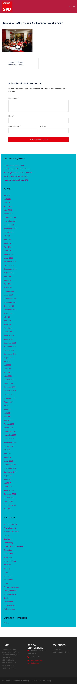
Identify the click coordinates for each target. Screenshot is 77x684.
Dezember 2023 (10, 298)
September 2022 (10, 354)
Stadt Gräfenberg (9, 668)
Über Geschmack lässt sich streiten (17, 169)
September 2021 (10, 398)
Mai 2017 (7, 483)
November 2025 (10, 221)
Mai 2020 (7, 457)
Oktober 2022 (9, 350)
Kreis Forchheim (10, 561)
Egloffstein (8, 539)
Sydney (48, 680)
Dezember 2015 (10, 505)
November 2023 (10, 302)
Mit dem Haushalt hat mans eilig (16, 176)
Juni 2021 (7, 409)
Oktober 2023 (9, 306)
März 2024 (8, 287)
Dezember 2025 (10, 217)
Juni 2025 (7, 239)
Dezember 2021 (10, 387)
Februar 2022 (9, 380)
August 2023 (8, 313)
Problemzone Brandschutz (14, 165)
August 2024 (8, 273)
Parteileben (8, 579)
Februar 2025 (9, 254)
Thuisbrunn (8, 602)
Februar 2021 (9, 424)
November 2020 (10, 435)
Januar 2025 (8, 258)
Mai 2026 (7, 203)
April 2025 (7, 247)
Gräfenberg (8, 543)
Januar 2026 (8, 214)
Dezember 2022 (10, 343)
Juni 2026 (7, 199)
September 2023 (10, 310)
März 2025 (8, 251)
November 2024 (10, 262)
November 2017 (10, 468)
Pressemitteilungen (11, 587)
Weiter (6, 623)
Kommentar (13, 98)
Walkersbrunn (9, 609)
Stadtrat (7, 598)
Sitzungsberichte (10, 591)
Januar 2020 (8, 461)
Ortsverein (8, 576)
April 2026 (7, 206)
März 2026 (8, 210)
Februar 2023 (9, 335)
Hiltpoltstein (8, 554)
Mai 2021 (7, 413)
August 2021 (8, 402)
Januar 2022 (8, 383)
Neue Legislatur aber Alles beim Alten (18, 172)
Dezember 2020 (10, 431)
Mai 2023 (7, 324)
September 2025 (10, 228)
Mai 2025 (7, 243)
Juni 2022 (7, 365)
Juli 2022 (7, 361)
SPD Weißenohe (8, 660)
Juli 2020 (7, 450)
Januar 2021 (8, 428)
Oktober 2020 (9, 439)
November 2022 (10, 346)
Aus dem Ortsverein (11, 532)
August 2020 (8, 446)
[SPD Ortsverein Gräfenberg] (7, 6)
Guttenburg (8, 550)
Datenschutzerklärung (61, 652)
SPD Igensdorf (7, 657)
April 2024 (7, 284)
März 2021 (8, 420)
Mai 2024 (7, 280)
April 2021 (7, 417)
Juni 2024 (7, 276)
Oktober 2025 (9, 225)
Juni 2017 (7, 479)
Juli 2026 (7, 195)
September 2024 (10, 269)
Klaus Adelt (8, 557)
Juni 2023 (7, 321)
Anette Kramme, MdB (10, 652)
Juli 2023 (7, 317)
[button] (69, 6)
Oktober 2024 (9, 265)
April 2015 (7, 509)
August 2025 (8, 232)
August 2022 (8, 358)
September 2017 (10, 472)
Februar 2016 (9, 498)
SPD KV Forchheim (9, 663)
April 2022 (7, 372)
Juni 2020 (7, 453)
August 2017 (8, 476)
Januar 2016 (8, 501)
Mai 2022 (7, 369)
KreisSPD (7, 565)
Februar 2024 (9, 291)
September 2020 (10, 442)
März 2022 (8, 376)
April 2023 (7, 328)
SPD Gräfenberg (10, 594)
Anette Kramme (10, 528)
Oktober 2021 (9, 394)
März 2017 (8, 487)
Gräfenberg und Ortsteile (13, 546)
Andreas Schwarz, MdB (11, 655)
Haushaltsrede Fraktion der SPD (16, 180)
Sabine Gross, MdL (9, 649)
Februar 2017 (9, 490)
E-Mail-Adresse (14, 126)
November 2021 (10, 391)
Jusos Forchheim (8, 665)
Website (43, 126)
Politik (6, 583)
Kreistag (7, 568)
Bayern (6, 535)
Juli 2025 (7, 236)
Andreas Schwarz (10, 524)
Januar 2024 (8, 295)
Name (11, 116)
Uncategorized (9, 605)
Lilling (6, 572)
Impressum (57, 649)
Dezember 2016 (10, 494)
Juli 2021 (7, 405)
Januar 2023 (8, 339)
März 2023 (8, 332)
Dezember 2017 (10, 464)
